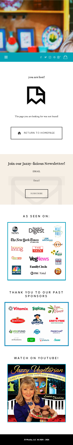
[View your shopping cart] (65, 57)
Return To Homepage (39, 132)
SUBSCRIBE (37, 193)
